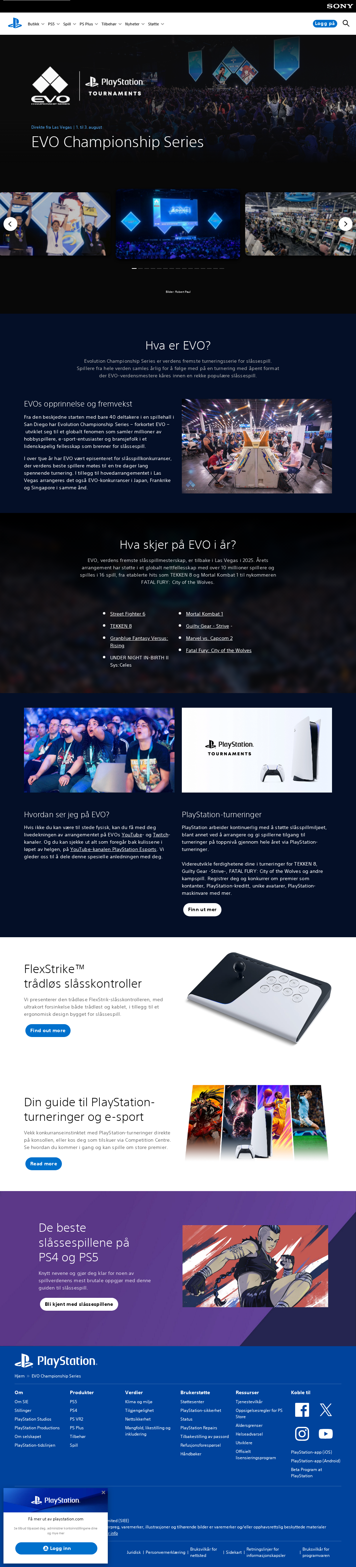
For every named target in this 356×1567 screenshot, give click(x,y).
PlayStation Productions (37, 1428)
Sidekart (234, 1552)
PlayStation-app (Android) (315, 1461)
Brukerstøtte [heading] (195, 1392)
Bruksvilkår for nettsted (203, 1552)
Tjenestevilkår (249, 1402)
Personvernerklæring (165, 1552)
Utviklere (244, 1443)
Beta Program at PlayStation (306, 1472)
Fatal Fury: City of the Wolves (219, 650)
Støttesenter (192, 1402)
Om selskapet (28, 1436)
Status (186, 1419)
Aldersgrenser (249, 1425)
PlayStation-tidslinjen (35, 1445)
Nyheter (132, 23)
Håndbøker (190, 1454)
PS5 (51, 23)
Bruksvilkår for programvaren (316, 1552)
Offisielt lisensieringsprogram (256, 1454)
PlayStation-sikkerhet (200, 1410)
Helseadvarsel (249, 1434)
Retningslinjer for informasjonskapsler (265, 1552)
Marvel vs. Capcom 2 (209, 638)
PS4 (73, 1410)
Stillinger (23, 1410)
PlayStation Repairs (198, 1428)
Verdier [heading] (134, 1392)
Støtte (153, 23)
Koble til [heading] (300, 1392)
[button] (134, 268)
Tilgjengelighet (139, 1410)
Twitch (160, 834)
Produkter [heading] (82, 1392)
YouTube (132, 834)
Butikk (33, 23)
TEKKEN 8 (121, 626)
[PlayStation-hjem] (15, 23)
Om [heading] (19, 1392)
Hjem (20, 1376)
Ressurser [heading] (247, 1392)
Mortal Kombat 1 (204, 614)
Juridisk (134, 1552)
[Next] (346, 224)
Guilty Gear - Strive (207, 626)
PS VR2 (76, 1419)
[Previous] (10, 224)
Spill (67, 23)
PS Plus (86, 23)
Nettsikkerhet (138, 1419)
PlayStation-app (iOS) (311, 1452)
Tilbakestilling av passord (204, 1436)
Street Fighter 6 (127, 614)
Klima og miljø (138, 1402)
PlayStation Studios (33, 1419)
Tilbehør (109, 23)
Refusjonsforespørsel (200, 1445)
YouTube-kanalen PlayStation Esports (113, 849)
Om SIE (21, 1402)
